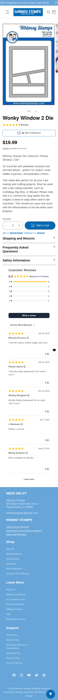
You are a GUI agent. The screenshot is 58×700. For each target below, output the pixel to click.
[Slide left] (21, 111)
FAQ (8, 614)
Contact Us (11, 635)
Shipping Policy (13, 653)
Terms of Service (14, 663)
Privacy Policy (13, 658)
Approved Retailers (16, 534)
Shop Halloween (14, 568)
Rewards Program (15, 604)
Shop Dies (11, 564)
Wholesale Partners (15, 619)
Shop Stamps (12, 559)
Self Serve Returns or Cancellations (16, 646)
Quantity (7, 219)
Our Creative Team (15, 599)
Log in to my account (17, 527)
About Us (10, 589)
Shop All (10, 549)
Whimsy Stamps (22, 688)
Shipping (6, 148)
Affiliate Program (14, 609)
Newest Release (14, 554)
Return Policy (12, 640)
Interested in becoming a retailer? (24, 530)
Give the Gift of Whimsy (17, 573)
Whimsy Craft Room (16, 594)
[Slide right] (36, 111)
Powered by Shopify (13, 692)
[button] (7, 12)
